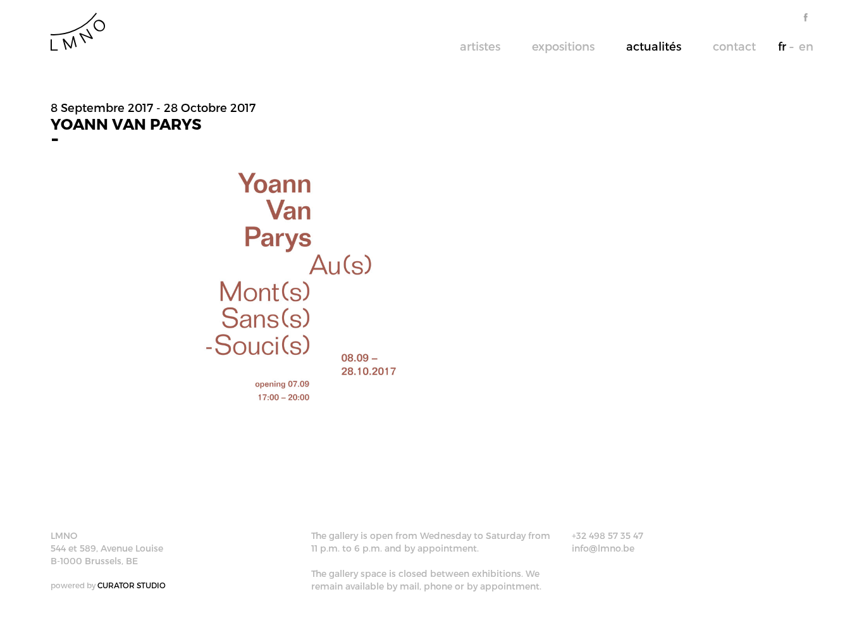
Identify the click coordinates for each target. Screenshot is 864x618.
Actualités (653, 46)
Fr (782, 46)
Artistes (480, 46)
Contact (734, 46)
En (806, 46)
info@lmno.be (603, 548)
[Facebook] (805, 17)
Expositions (563, 46)
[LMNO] (78, 30)
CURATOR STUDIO (131, 585)
